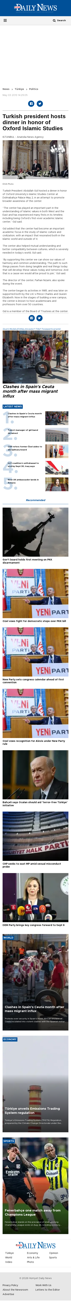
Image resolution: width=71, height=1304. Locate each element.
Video (8, 1262)
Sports (53, 1257)
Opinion (53, 1253)
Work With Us (43, 1285)
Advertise (8, 1294)
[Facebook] (31, 104)
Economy (32, 1253)
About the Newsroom (15, 1290)
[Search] (54, 20)
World (8, 1257)
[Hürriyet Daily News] (35, 8)
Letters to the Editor (48, 1290)
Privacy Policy (10, 1285)
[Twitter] (40, 104)
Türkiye (19, 89)
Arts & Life (33, 1257)
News (6, 89)
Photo (30, 1262)
